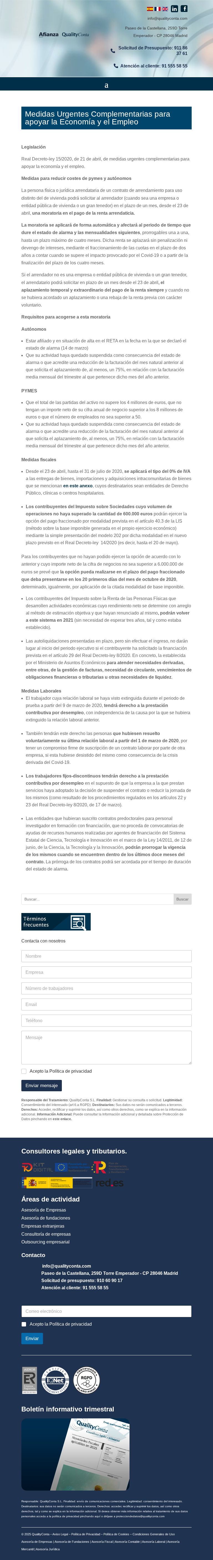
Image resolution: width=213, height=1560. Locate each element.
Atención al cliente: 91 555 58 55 (153, 66)
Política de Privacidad (85, 1534)
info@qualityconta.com (167, 18)
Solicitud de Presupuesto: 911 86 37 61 (152, 51)
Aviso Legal (60, 1534)
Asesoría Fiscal (102, 1541)
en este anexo (78, 485)
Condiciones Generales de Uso (154, 1534)
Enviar (32, 1338)
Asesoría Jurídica (47, 1549)
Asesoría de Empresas (36, 1541)
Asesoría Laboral (153, 1541)
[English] (165, 9)
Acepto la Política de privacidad (61, 1071)
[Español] (150, 9)
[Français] (157, 9)
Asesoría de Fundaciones (71, 1541)
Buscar (182, 899)
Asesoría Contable (127, 1541)
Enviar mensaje (42, 1085)
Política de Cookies (116, 1534)
